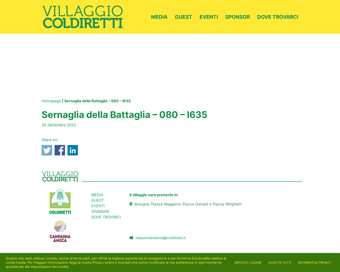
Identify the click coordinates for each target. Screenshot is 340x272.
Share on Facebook (60, 150)
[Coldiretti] (60, 201)
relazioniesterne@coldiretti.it (161, 237)
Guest (183, 17)
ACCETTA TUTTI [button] (279, 262)
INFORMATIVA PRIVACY (314, 262)
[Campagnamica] (60, 228)
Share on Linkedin (73, 150)
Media (159, 17)
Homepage (51, 101)
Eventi (209, 17)
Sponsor (237, 17)
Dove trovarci (277, 17)
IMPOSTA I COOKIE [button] (248, 262)
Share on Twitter (47, 150)
